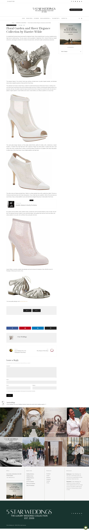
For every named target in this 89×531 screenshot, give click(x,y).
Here (69, 489)
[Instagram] (73, 1)
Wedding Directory (30, 474)
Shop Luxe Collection (30, 483)
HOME (23, 18)
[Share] (12, 328)
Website (33, 385)
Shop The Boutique (30, 485)
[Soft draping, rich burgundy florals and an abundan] (11, 422)
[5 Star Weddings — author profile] (11, 338)
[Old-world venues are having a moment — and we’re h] (33, 422)
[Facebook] (71, 1)
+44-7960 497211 (10, 477)
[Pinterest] (75, 1)
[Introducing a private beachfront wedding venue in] (56, 422)
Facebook (48, 473)
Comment (8, 366)
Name (7, 379)
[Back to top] (81, 515)
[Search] (82, 1)
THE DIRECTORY (55, 18)
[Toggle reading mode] (79, 18)
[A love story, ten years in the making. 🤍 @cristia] (78, 422)
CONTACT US (64, 18)
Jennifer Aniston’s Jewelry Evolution (26, 205)
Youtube (48, 481)
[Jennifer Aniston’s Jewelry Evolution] (11, 204)
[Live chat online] (86, 528)
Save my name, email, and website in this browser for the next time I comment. (21, 391)
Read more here (75, 479)
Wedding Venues (29, 476)
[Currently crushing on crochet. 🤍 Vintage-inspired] (56, 452)
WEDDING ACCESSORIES (11, 25)
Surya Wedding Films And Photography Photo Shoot (20, 351)
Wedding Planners (30, 477)
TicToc (47, 482)
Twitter (48, 475)
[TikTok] (77, 1)
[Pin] (25, 328)
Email (7, 385)
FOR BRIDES (36, 18)
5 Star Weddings (22, 337)
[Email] (51, 328)
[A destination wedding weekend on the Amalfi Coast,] (11, 452)
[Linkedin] (80, 1)
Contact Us (28, 479)
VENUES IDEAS (29, 18)
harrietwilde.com (23, 301)
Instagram (48, 479)
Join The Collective (30, 481)
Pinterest (48, 477)
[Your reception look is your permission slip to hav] (78, 452)
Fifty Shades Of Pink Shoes (42, 350)
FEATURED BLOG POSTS (10, 202)
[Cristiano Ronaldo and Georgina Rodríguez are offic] (33, 452)
